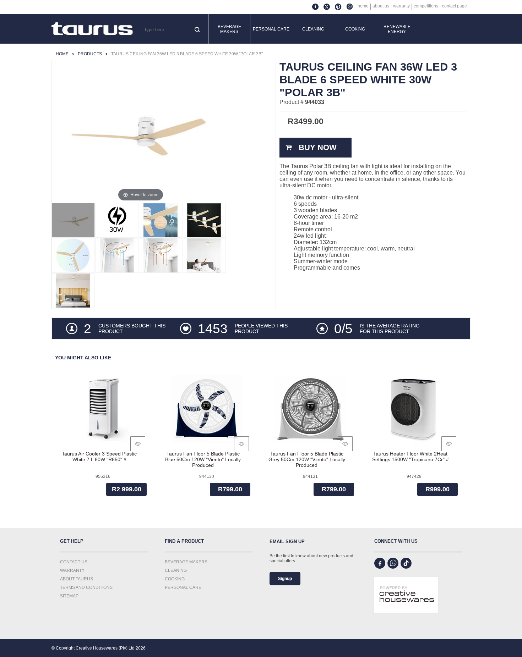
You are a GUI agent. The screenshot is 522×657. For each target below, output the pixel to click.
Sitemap (69, 595)
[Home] (92, 29)
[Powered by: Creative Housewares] (406, 619)
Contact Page (454, 6)
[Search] (198, 30)
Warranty (401, 6)
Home (363, 6)
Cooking (355, 29)
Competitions (426, 6)
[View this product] (137, 443)
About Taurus (76, 578)
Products (90, 53)
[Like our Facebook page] (379, 563)
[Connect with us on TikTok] (406, 563)
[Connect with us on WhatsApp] (392, 563)
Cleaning (313, 29)
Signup (285, 578)
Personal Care (271, 29)
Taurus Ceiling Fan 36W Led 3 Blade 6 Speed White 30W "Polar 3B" (187, 53)
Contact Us (73, 561)
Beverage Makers (229, 29)
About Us (381, 6)
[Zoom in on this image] (73, 220)
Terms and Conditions (86, 587)
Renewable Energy (397, 29)
